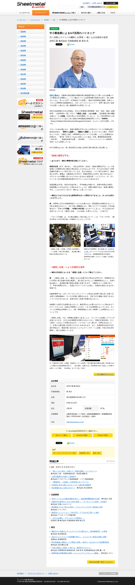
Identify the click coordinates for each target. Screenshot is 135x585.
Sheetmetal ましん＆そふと (31, 5)
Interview (54, 28)
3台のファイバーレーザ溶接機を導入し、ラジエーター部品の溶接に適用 (78, 537)
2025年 (23, 36)
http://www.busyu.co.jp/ (75, 422)
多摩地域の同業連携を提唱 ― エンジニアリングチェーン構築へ (75, 553)
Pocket (72, 44)
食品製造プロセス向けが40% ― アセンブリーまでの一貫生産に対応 (77, 507)
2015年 (23, 84)
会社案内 (86, 3)
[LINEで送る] (68, 44)
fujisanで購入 (30, 138)
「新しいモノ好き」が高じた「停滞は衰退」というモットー (74, 471)
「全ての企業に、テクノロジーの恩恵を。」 (68, 518)
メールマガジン (30, 103)
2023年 (23, 46)
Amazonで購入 (82, 435)
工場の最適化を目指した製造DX (63, 476)
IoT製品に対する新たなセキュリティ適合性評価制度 (71, 485)
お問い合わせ (97, 3)
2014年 (23, 88)
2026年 (23, 32)
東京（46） (97, 453)
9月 (54, 20)
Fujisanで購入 (103, 435)
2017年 (23, 74)
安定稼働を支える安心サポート (63, 488)
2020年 (23, 60)
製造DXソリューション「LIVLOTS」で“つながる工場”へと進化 (75, 512)
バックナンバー (40, 12)
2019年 (23, 65)
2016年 (23, 79)
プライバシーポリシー (35, 573)
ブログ (113, 12)
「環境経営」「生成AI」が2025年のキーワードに (70, 482)
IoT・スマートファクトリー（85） (64, 453)
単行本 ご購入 (86, 12)
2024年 (23, 41)
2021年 (23, 55)
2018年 (46, 20)
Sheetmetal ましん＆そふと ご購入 (63, 12)
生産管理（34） (85, 453)
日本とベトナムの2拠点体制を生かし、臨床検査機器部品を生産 (75, 499)
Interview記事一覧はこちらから (101, 562)
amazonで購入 (30, 126)
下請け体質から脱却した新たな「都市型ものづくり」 (71, 548)
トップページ (24, 12)
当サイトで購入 (61, 435)
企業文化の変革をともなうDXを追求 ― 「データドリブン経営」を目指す (79, 502)
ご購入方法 (101, 12)
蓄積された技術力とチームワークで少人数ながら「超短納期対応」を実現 (79, 531)
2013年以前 (24, 93)
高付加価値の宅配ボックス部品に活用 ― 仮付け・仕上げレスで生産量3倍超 (80, 542)
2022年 (23, 50)
